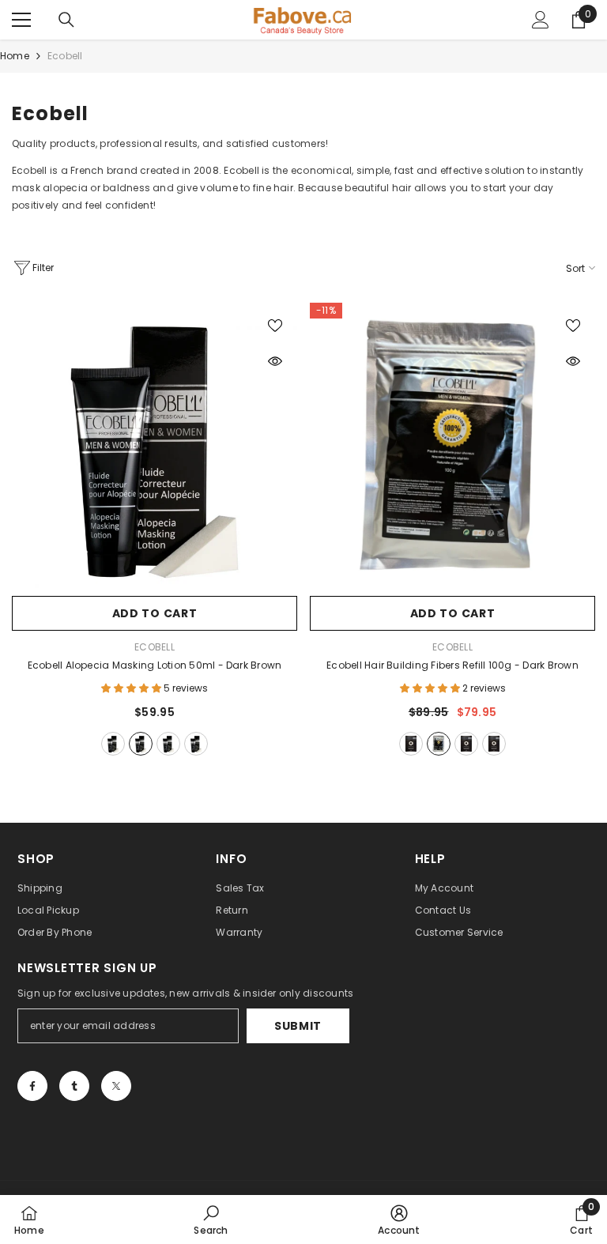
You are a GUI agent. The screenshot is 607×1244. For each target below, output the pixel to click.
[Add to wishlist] (275, 325)
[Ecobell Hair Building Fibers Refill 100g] (452, 445)
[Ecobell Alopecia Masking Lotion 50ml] (154, 445)
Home (14, 55)
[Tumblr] (74, 1086)
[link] (210, 1219)
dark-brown (141, 744)
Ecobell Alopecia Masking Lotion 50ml (155, 665)
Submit (298, 1026)
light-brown (196, 744)
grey (494, 744)
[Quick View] (275, 361)
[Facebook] (32, 1086)
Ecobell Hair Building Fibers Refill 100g (452, 665)
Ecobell (65, 55)
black (113, 744)
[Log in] (540, 19)
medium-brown (168, 744)
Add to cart (155, 613)
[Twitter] (116, 1086)
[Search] (66, 19)
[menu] (21, 19)
